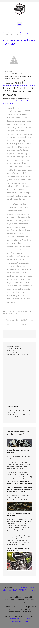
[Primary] (19, 24)
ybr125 (15, 313)
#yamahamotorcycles (16, 85)
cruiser (5, 313)
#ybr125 (26, 85)
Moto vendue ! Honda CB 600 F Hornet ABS (20, 320)
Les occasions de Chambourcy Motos (21, 33)
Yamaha (10, 313)
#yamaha (6, 85)
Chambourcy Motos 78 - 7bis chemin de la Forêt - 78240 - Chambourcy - (19, 590)
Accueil (5, 33)
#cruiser (32, 85)
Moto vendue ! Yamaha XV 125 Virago (19, 324)
